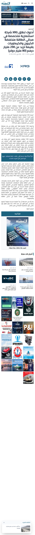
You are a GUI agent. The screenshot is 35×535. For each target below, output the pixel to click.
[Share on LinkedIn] (10, 79)
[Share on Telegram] (6, 79)
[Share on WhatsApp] (15, 79)
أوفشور (31, 29)
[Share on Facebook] (29, 79)
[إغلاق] (4, 523)
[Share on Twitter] (24, 79)
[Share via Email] (20, 79)
